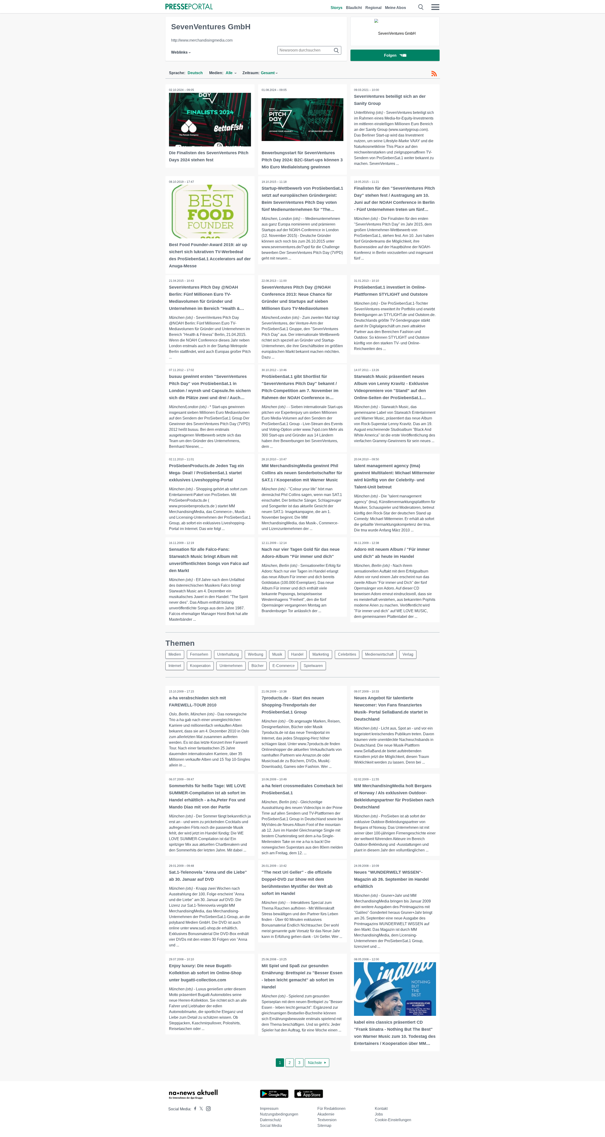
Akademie (325, 1114)
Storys (336, 8)
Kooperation (200, 666)
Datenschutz (270, 1120)
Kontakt (381, 1109)
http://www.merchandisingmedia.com (202, 40)
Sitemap (324, 1126)
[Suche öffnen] (421, 7)
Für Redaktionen (331, 1109)
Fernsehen (199, 654)
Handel (297, 654)
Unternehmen (231, 666)
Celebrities (347, 654)
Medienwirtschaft (379, 654)
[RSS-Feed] (434, 73)
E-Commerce (283, 666)
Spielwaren (313, 666)
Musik (277, 654)
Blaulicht (354, 8)
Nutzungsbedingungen (279, 1114)
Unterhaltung (228, 654)
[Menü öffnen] (435, 7)
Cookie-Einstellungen (393, 1120)
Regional (373, 8)
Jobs (379, 1114)
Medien (175, 654)
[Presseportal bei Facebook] (193, 1109)
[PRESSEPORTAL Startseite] (189, 7)
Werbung (255, 654)
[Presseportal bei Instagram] (207, 1108)
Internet (175, 666)
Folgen (390, 55)
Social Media (271, 1126)
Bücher (257, 666)
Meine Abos (395, 8)
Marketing (320, 654)
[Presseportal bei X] (199, 1109)
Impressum (269, 1109)
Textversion (327, 1120)
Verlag (407, 654)
